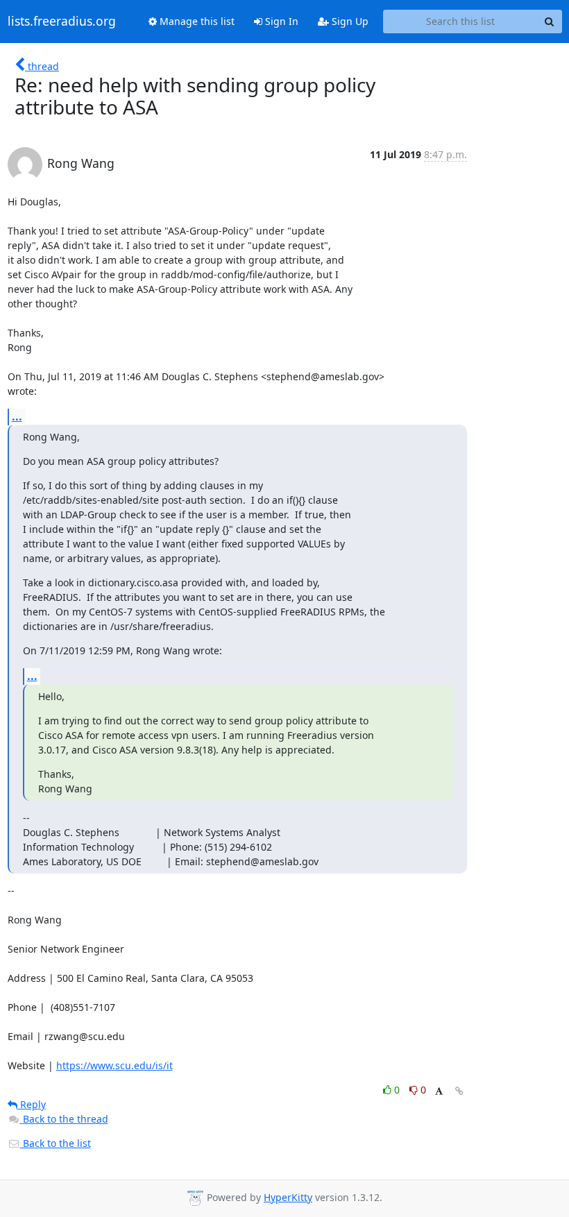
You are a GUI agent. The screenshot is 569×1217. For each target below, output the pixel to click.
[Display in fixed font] (439, 1091)
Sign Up (348, 21)
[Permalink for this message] (459, 1091)
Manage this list (196, 21)
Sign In (280, 21)
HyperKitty (288, 1197)
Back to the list (55, 1143)
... (17, 416)
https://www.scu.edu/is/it (114, 1065)
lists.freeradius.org (62, 21)
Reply (31, 1104)
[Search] (549, 21)
